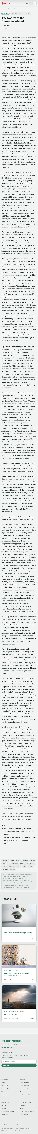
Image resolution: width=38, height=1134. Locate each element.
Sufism (3, 1108)
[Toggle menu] (35, 3)
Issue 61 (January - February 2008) (21, 13)
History (22, 1108)
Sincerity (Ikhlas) (10, 1014)
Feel (21, 863)
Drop (4, 863)
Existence (15, 863)
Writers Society (5, 1131)
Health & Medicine (25, 1095)
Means (18, 866)
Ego (9, 863)
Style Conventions (17, 1131)
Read (31, 939)
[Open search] (27, 3)
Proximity (5, 869)
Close (18, 860)
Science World (24, 1086)
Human (32, 863)
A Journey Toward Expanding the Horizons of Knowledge (16, 974)
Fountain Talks (5, 1089)
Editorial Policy (14, 1128)
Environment (24, 1092)
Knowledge (11, 866)
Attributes (5, 860)
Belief (12, 860)
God (26, 863)
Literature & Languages (27, 1111)
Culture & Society (25, 1102)
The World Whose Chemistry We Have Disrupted (18, 934)
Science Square (25, 1082)
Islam (4, 866)
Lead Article (5, 1102)
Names (24, 866)
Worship (12, 869)
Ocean (31, 866)
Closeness (25, 860)
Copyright (28, 1128)
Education (23, 1105)
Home (3, 9)
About (3, 1082)
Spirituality (4, 1114)
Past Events (5, 1086)
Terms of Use (5, 1128)
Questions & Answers (7, 1111)
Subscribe (6, 1065)
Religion (3, 1105)
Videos (3, 1092)
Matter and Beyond (26, 1089)
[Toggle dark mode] (31, 3)
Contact (22, 1128)
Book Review (24, 1114)
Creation (33, 860)
